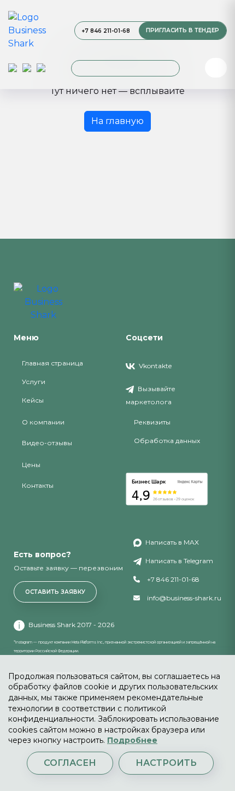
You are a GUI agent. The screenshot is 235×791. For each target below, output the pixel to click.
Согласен (70, 763)
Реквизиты (152, 422)
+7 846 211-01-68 (105, 30)
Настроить (166, 763)
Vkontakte (154, 366)
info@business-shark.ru (183, 598)
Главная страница (52, 363)
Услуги (33, 381)
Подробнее (132, 740)
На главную (117, 121)
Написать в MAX (171, 542)
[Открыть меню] (216, 68)
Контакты (38, 485)
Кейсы (33, 400)
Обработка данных (167, 440)
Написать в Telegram (178, 561)
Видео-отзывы (47, 443)
